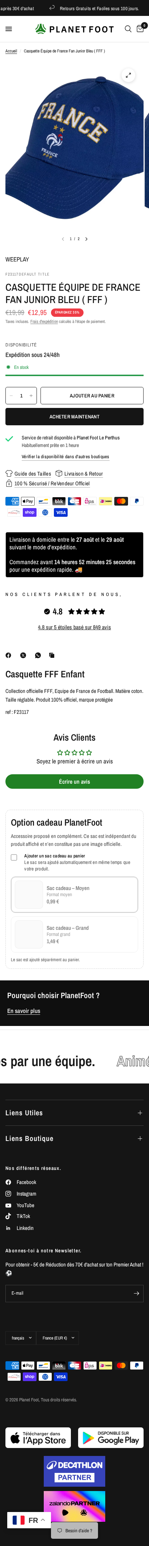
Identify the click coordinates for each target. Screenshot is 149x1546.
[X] (24, 655)
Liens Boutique (29, 1138)
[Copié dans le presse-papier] (53, 655)
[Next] (86, 239)
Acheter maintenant (74, 416)
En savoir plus (23, 1011)
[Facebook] (9, 655)
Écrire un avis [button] (74, 781)
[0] (139, 29)
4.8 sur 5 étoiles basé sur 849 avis (74, 627)
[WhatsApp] (39, 655)
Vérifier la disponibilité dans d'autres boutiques (66, 456)
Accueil (11, 51)
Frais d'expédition (44, 321)
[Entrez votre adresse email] (136, 1293)
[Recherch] (128, 29)
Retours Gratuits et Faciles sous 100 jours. (89, 8)
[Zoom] (128, 75)
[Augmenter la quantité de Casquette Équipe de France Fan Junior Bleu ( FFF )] (31, 395)
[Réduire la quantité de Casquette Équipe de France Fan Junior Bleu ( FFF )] (11, 395)
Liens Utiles (24, 1112)
